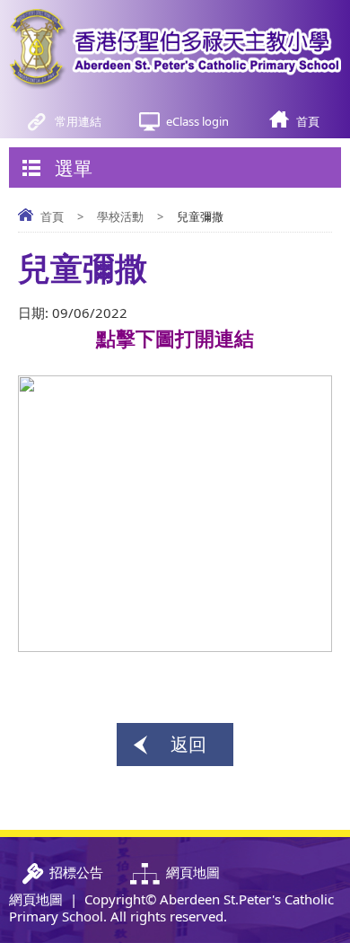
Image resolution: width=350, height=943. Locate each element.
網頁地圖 (36, 899)
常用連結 (78, 121)
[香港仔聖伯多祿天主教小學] (175, 49)
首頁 (307, 121)
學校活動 (120, 216)
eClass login (197, 121)
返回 (188, 744)
